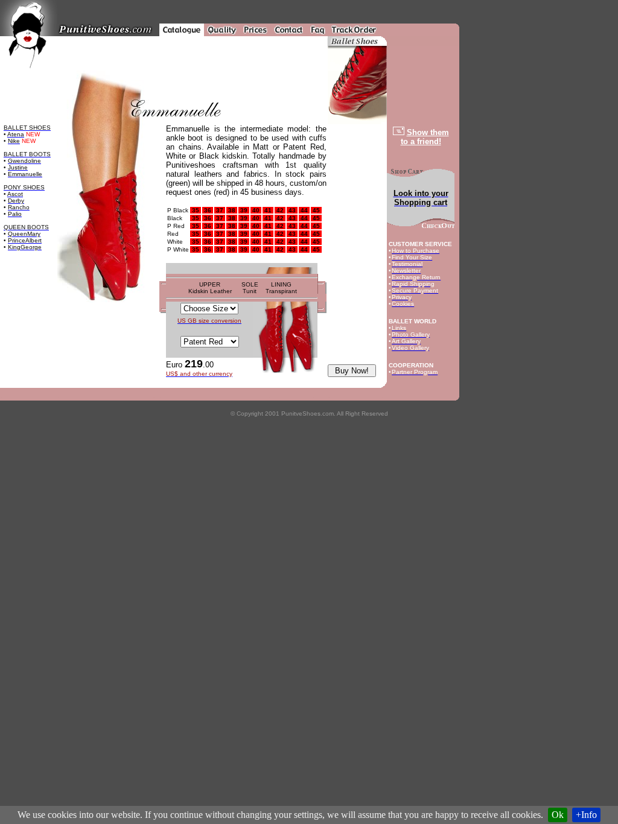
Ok (558, 815)
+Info (586, 815)
